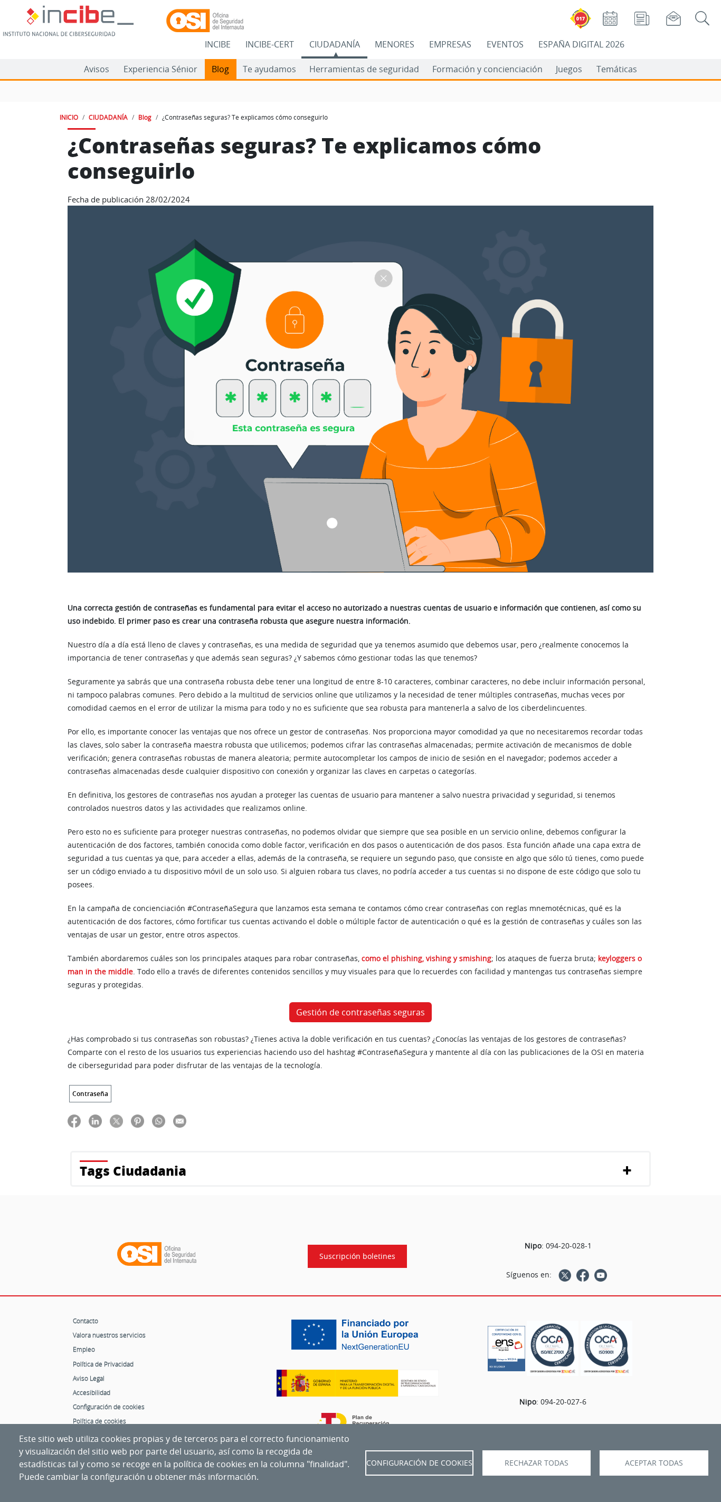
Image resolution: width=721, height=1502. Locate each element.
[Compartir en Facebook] (74, 1120)
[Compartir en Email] (179, 1120)
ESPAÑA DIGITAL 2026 (581, 44)
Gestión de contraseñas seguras (360, 1012)
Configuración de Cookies (419, 1463)
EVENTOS (505, 44)
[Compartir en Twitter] (116, 1120)
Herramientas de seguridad (364, 69)
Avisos (96, 69)
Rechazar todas (536, 1463)
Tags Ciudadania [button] (133, 1170)
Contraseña (90, 1093)
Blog (220, 69)
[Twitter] (564, 1275)
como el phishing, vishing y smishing (426, 958)
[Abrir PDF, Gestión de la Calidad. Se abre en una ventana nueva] (606, 1348)
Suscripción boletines (357, 1256)
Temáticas (616, 69)
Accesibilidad (91, 1392)
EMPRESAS (450, 44)
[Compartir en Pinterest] (137, 1120)
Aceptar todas (654, 1463)
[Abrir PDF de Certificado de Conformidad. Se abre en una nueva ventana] (506, 1346)
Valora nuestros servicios (109, 1335)
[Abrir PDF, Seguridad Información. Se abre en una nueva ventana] (552, 1348)
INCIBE (218, 44)
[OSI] (156, 1254)
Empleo (84, 1349)
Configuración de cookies (109, 1406)
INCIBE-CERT (269, 44)
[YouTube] (600, 1275)
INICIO (69, 117)
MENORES (394, 44)
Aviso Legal (89, 1378)
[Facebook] (582, 1275)
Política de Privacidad (103, 1364)
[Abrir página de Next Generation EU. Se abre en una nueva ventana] (357, 1339)
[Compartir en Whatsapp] (158, 1120)
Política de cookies (99, 1421)
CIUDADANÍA (334, 44)
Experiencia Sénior (160, 69)
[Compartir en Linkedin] (95, 1120)
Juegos (569, 69)
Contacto (85, 1320)
